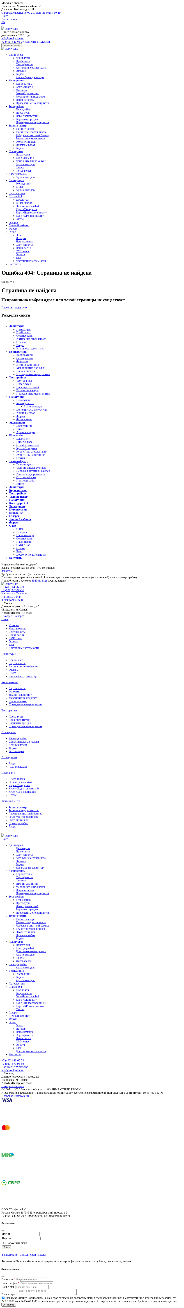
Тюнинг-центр (18, 125)
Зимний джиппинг (27, 93)
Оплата (20, 254)
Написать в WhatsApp (14, 1066)
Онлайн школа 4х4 (27, 206)
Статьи (20, 218)
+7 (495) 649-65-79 (12, 41)
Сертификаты (24, 64)
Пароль (6, 1238)
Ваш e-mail (8, 1286)
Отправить (8, 1304)
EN (3, 22)
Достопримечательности (31, 260)
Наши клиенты (25, 99)
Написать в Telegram (37, 41)
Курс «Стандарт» (26, 209)
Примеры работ (25, 144)
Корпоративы (17, 80)
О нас (12, 231)
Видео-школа (24, 202)
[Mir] (28, 1178)
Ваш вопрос (8, 1294)
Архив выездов (25, 164)
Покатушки (16, 151)
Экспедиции (16, 180)
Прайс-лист (23, 61)
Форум (20, 167)
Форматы (21, 90)
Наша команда (24, 241)
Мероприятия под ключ (30, 96)
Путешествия (17, 193)
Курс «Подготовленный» (31, 212)
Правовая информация (15, 1095)
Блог (19, 257)
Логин (6, 1233)
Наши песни (23, 247)
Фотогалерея (23, 170)
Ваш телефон (10, 1283)
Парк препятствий (27, 115)
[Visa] (28, 1123)
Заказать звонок (11, 45)
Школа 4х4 (15, 196)
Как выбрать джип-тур (30, 77)
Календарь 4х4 (25, 157)
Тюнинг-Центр (18, 461)
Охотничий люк (26, 141)
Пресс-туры (23, 112)
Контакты (15, 264)
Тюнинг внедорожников (31, 131)
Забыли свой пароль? (33, 1254)
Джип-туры (16, 54)
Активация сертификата (31, 67)
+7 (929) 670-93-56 (12, 590)
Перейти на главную (14, 307)
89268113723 (39, 580)
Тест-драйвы (16, 106)
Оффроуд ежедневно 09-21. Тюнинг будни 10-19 (31, 12)
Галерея (13, 222)
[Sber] (28, 1206)
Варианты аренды (27, 119)
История (21, 238)
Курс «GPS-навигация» (30, 215)
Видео (20, 74)
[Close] (2, 1230)
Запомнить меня (17, 1242)
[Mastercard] (28, 1151)
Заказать (6, 570)
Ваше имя (8, 1279)
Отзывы (21, 70)
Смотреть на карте (12, 615)
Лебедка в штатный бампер (32, 135)
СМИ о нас (22, 251)
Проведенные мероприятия (32, 102)
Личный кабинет (19, 225)
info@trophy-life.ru (12, 38)
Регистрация (9, 19)
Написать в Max (11, 596)
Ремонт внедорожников (30, 138)
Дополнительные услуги (31, 160)
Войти (5, 15)
